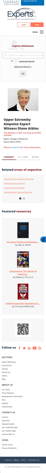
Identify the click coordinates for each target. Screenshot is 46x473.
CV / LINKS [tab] (23, 157)
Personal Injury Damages (14, 188)
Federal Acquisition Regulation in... (23, 303)
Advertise (6, 420)
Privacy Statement (9, 448)
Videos (4, 376)
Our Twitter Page (9, 431)
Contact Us (15, 147)
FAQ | (24, 460)
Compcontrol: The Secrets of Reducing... (23, 273)
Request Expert (8, 424)
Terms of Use (7, 444)
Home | (9, 460)
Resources (6, 372)
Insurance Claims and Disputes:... (23, 242)
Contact (5, 417)
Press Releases (8, 393)
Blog (3, 379)
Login (23, 25)
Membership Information (12, 396)
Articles (5, 369)
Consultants (7, 365)
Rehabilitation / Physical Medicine (18, 192)
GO (23, 73)
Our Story (6, 389)
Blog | (17, 460)
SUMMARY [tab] (9, 157)
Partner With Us (8, 434)
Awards (5, 403)
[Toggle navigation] (42, 32)
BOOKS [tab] (35, 157)
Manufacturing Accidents (14, 183)
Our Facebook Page (10, 427)
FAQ (3, 400)
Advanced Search (22, 66)
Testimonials (7, 407)
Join (37, 25)
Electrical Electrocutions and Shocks (19, 179)
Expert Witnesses (9, 362)
